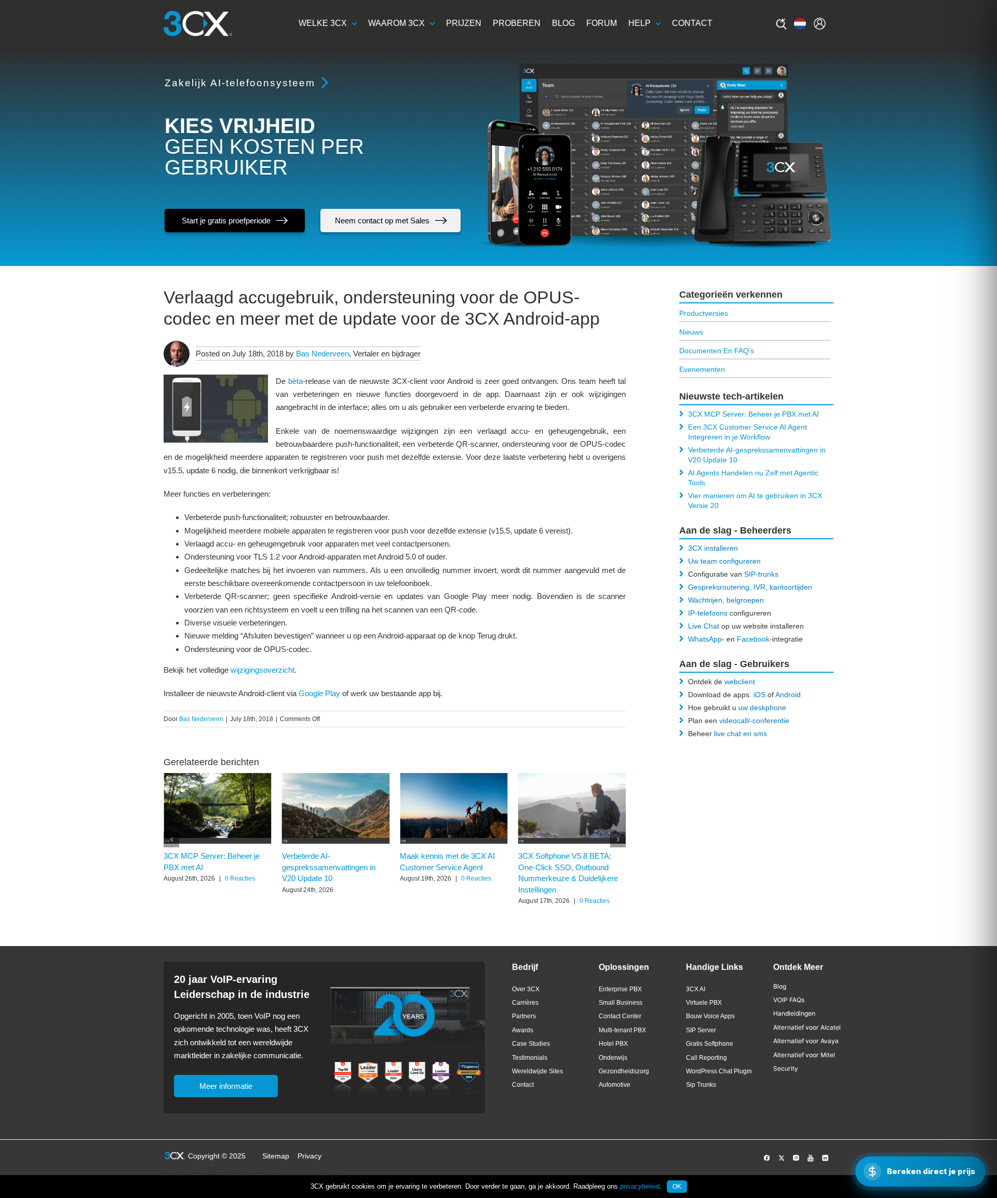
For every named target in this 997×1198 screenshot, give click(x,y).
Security (785, 1068)
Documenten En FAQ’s (716, 351)
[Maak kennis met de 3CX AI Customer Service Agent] (454, 777)
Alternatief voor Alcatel (807, 1027)
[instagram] (796, 1158)
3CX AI (695, 989)
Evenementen (702, 369)
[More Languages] (800, 23)
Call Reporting (706, 1057)
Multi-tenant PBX (622, 1030)
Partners (524, 1016)
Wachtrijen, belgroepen (726, 600)
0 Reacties (240, 878)
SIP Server (701, 1030)
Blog (779, 986)
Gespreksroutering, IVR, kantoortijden (750, 587)
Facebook (753, 639)
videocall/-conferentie (754, 720)
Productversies (703, 313)
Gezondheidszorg (624, 1071)
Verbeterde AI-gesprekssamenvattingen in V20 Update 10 (328, 867)
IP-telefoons (707, 613)
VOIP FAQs (788, 1000)
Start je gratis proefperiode (226, 220)
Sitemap (275, 1156)
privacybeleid (639, 1186)
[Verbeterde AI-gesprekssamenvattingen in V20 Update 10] (336, 777)
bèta (295, 381)
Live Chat (703, 626)
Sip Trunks (701, 1084)
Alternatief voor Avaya (806, 1041)
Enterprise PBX (620, 989)
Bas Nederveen (322, 353)
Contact (523, 1084)
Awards (522, 1030)
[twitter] (781, 1158)
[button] (171, 839)
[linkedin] (825, 1158)
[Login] (820, 23)
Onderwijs (613, 1057)
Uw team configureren (724, 561)
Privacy (309, 1156)
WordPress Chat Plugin (719, 1071)
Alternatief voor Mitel (804, 1055)
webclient (739, 681)
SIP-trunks (761, 574)
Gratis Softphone (709, 1043)
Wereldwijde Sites (537, 1071)
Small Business (620, 1002)
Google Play (319, 693)
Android (788, 694)
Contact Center (620, 1016)
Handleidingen (794, 1013)
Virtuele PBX (704, 1002)
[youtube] (810, 1158)
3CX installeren (713, 548)
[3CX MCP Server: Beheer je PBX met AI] (218, 777)
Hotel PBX (613, 1043)
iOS (759, 694)
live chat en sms (740, 733)
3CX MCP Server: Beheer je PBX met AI (753, 414)
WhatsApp (705, 639)
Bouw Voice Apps (710, 1016)
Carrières (525, 1002)
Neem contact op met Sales (382, 220)
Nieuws (691, 332)
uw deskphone (762, 707)
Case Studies (531, 1043)
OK (676, 1186)
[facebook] (767, 1158)
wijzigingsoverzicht (262, 669)
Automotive (614, 1084)
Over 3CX (526, 989)
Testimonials (529, 1057)
